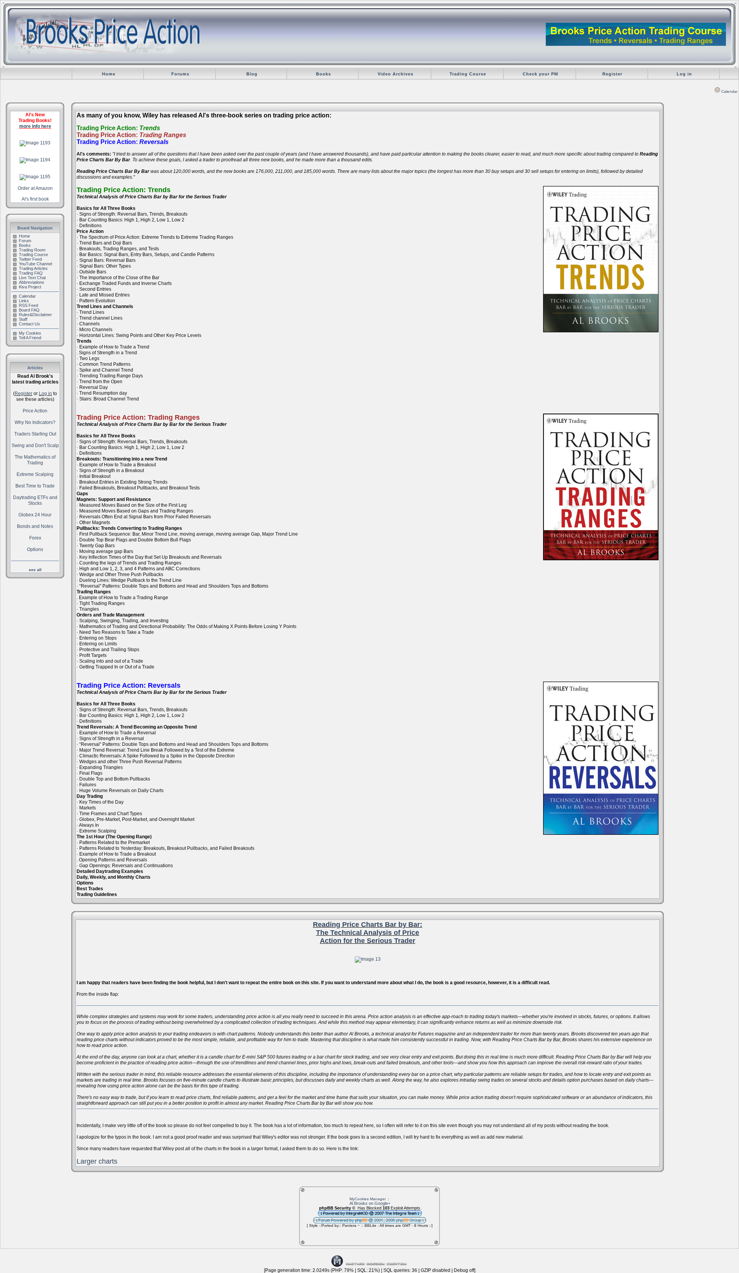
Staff (23, 319)
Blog (251, 74)
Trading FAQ (31, 273)
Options (35, 549)
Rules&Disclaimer (35, 314)
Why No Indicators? (35, 422)
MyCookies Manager (367, 1199)
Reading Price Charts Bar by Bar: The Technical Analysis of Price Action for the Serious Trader (367, 933)
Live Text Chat (32, 277)
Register (612, 74)
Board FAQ (29, 310)
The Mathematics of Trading (35, 460)
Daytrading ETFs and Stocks (35, 500)
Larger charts (97, 1161)
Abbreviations (31, 282)
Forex (35, 538)
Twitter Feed (30, 259)
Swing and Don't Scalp (35, 445)
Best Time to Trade (35, 486)
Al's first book (35, 199)
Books (323, 74)
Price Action (35, 411)
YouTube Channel (35, 263)
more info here (35, 126)
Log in (684, 74)
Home (108, 74)
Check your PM (540, 74)
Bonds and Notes (35, 526)
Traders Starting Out (35, 434)
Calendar (729, 91)
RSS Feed (28, 305)
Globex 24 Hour (35, 515)
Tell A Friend (30, 337)
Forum (25, 240)
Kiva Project (30, 287)
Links (24, 300)
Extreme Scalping (35, 474)
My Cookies (30, 333)
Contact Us (29, 324)
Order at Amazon (35, 188)
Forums (180, 74)
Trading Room (32, 250)
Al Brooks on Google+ (369, 1203)
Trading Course (468, 74)
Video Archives (395, 74)
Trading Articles (33, 268)
